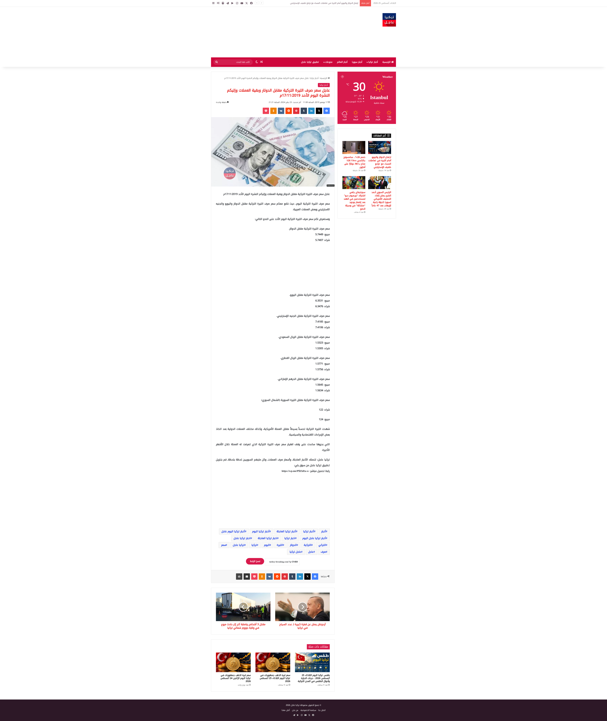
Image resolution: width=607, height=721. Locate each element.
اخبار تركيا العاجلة (267, 538)
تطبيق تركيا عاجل (310, 62)
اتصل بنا (321, 710)
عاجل (311, 551)
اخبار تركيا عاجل (242, 538)
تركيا (254, 545)
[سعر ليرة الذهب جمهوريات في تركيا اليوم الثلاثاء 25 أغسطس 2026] (272, 662)
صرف (323, 551)
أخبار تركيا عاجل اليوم (314, 538)
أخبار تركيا (373, 62)
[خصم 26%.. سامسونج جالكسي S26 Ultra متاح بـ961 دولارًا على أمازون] (353, 147)
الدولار (293, 545)
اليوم (267, 545)
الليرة (280, 545)
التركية (307, 545)
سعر (223, 545)
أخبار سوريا (357, 62)
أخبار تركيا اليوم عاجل (233, 531)
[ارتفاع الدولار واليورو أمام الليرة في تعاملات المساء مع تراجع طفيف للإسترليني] (379, 147)
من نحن (295, 710)
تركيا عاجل (238, 545)
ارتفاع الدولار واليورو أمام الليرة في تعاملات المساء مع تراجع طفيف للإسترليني (379, 162)
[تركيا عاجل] (389, 20)
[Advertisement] (272, 32)
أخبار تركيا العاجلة (286, 531)
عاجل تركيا (295, 551)
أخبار (323, 531)
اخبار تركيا (289, 538)
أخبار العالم (342, 62)
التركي (322, 545)
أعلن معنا (286, 710)
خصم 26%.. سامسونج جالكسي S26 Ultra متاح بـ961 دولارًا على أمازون (327, 3)
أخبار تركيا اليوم (261, 531)
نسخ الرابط (255, 561)
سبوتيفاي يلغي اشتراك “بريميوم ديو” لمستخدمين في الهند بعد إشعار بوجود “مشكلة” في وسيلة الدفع (354, 200)
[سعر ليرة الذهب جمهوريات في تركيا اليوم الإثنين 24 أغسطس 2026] (233, 662)
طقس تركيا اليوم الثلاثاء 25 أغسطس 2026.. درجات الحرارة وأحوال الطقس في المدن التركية (314, 678)
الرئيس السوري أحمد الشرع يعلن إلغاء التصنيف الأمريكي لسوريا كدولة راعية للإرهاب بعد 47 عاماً (381, 199)
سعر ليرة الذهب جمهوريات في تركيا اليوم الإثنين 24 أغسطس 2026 (236, 678)
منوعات (328, 62)
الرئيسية (386, 62)
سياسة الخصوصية (308, 710)
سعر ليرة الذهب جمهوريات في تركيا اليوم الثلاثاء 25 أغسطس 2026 (275, 678)
